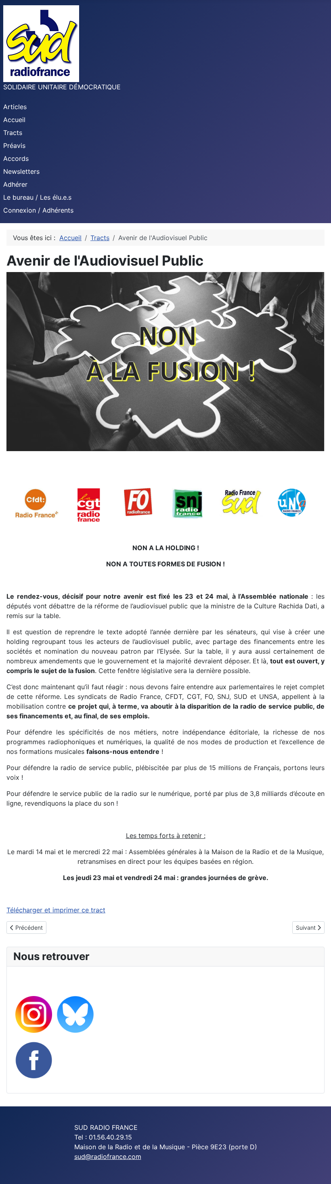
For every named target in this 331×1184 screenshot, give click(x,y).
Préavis (14, 145)
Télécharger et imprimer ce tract (55, 910)
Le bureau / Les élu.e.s (37, 197)
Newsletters (21, 171)
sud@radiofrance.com (107, 1156)
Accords (16, 158)
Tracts (12, 133)
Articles (15, 107)
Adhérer (15, 184)
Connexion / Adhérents (38, 210)
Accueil (14, 120)
